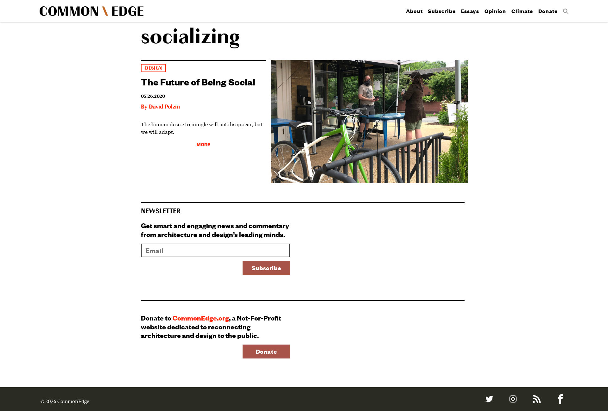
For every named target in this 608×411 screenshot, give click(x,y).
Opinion (495, 11)
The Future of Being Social (198, 81)
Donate (548, 11)
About (414, 11)
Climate (522, 11)
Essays (470, 11)
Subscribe (441, 11)
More (203, 144)
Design (153, 68)
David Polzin (164, 107)
